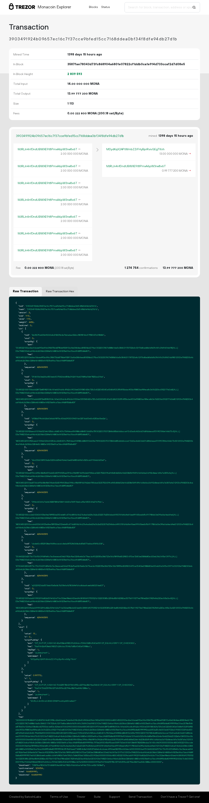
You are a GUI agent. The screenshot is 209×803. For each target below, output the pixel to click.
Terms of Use (59, 797)
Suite (97, 797)
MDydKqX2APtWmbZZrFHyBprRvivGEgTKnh (135, 149)
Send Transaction (140, 797)
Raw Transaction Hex (60, 291)
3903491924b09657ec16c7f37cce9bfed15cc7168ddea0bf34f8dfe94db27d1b (70, 136)
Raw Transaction (25, 291)
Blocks (93, 7)
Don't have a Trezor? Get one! (180, 797)
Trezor (81, 797)
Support (114, 797)
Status (105, 7)
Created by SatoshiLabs (25, 797)
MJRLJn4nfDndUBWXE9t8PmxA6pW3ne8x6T (47, 149)
